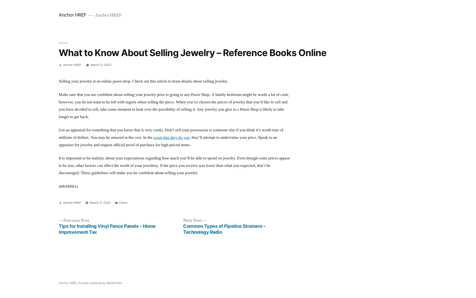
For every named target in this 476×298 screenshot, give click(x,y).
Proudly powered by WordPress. (100, 283)
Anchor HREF (73, 15)
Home (123, 203)
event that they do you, (172, 137)
